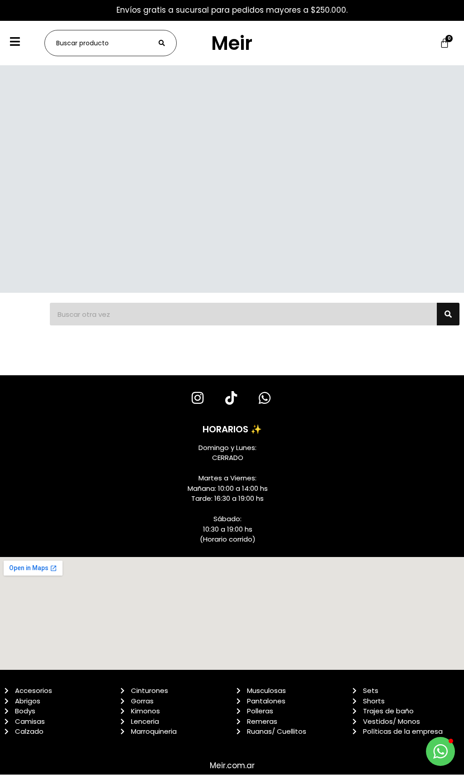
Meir (231, 43)
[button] (440, 751)
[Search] (448, 314)
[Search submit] (162, 43)
